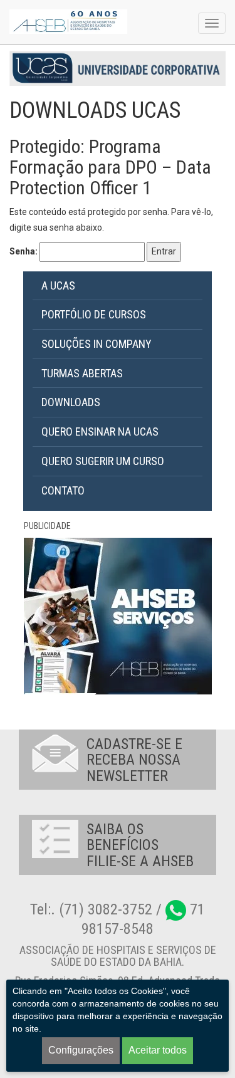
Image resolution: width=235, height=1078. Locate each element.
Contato (63, 490)
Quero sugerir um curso (102, 461)
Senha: (24, 251)
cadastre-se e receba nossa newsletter (134, 760)
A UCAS (58, 285)
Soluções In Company (96, 343)
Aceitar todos (157, 1050)
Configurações (80, 1050)
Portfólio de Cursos (93, 314)
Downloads (70, 402)
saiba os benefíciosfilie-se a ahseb (140, 845)
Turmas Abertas (82, 373)
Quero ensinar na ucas (100, 431)
